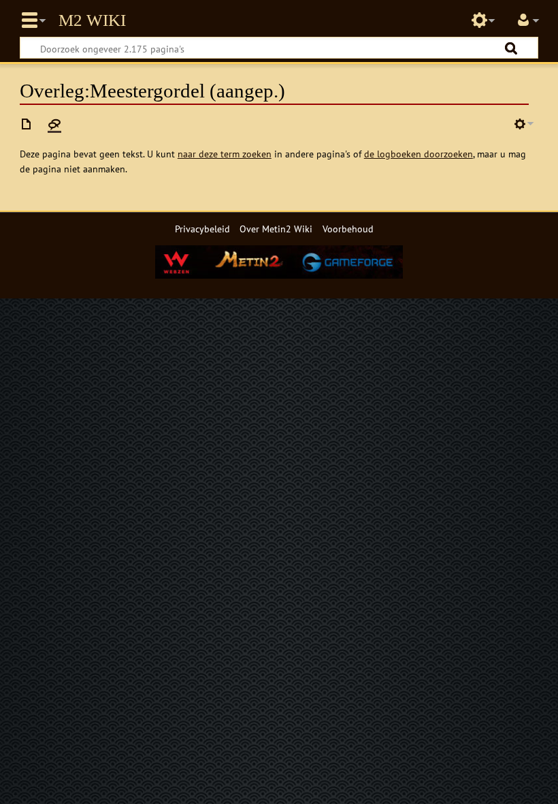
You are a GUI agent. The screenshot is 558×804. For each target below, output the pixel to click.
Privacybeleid (202, 228)
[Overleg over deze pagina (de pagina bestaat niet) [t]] (54, 124)
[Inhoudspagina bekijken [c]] (26, 124)
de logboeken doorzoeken (418, 153)
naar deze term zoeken (225, 153)
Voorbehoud (348, 228)
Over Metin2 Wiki (276, 228)
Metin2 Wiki (92, 20)
